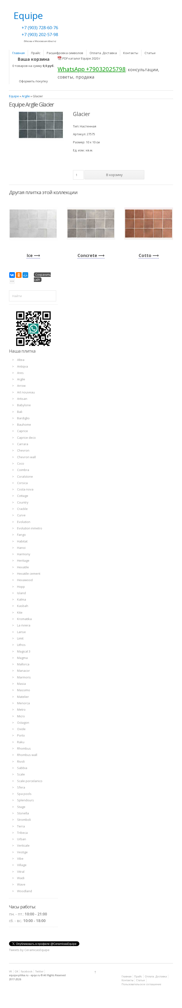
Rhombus (24, 748)
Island (21, 593)
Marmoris (24, 677)
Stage (21, 807)
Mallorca (23, 664)
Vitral (20, 871)
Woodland (24, 891)
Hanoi (21, 548)
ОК (16, 971)
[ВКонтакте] (12, 275)
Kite (20, 612)
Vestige (22, 852)
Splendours (25, 800)
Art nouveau (26, 392)
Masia (21, 683)
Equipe (14, 96)
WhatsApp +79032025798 (92, 69)
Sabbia (22, 768)
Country (22, 502)
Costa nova (25, 489)
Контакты (130, 53)
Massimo (23, 690)
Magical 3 (23, 651)
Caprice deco (26, 437)
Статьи (150, 53)
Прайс (35, 53)
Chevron (23, 450)
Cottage (22, 496)
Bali (19, 412)
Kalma (21, 599)
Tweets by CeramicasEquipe (29, 950)
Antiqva (22, 366)
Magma (22, 658)
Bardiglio (23, 418)
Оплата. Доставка (103, 53)
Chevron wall (26, 457)
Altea (20, 360)
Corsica (22, 483)
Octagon (23, 722)
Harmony (23, 554)
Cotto (145, 255)
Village (22, 865)
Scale (21, 774)
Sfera (21, 787)
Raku (20, 742)
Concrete (87, 255)
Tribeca (22, 833)
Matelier (23, 697)
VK (10, 971)
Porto (21, 735)
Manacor (23, 670)
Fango (21, 534)
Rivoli (21, 761)
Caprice (22, 431)
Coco (20, 463)
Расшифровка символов (65, 53)
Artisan (22, 399)
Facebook (26, 971)
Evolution (23, 522)
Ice (30, 255)
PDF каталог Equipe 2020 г (81, 58)
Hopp (21, 586)
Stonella (23, 813)
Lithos (21, 645)
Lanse (21, 632)
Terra (21, 826)
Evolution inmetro (29, 528)
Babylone (24, 405)
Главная (18, 53)
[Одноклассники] (19, 275)
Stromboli (24, 819)
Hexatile (23, 567)
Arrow (21, 385)
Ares (20, 373)
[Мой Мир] (25, 275)
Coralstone (25, 476)
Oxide (21, 729)
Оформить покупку (33, 81)
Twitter (39, 971)
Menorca (23, 703)
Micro (21, 716)
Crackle (22, 509)
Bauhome (24, 424)
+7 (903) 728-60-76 (40, 27)
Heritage (23, 560)
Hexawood (25, 580)
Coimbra (23, 470)
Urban (21, 839)
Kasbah (22, 606)
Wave (21, 884)
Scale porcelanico (29, 781)
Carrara (22, 444)
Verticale (23, 845)
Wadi (20, 878)
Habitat (22, 541)
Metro (21, 709)
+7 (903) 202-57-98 (40, 34)
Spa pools (24, 794)
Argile (26, 96)
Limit (20, 638)
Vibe (20, 858)
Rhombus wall (27, 755)
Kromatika (24, 619)
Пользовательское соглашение (141, 984)
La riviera (23, 625)
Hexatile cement (28, 573)
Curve (21, 515)
